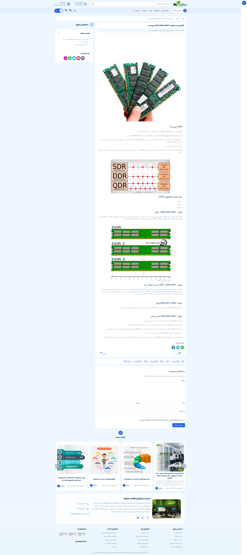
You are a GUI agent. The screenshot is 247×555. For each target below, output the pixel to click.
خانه (183, 19)
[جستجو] (93, 4)
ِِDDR (183, 361)
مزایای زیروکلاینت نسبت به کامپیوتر (137, 479)
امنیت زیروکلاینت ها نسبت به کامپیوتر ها (169, 479)
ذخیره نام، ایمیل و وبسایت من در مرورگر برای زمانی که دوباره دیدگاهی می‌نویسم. (161, 420)
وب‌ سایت (182, 411)
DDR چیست (175, 361)
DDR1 (167, 361)
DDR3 (145, 361)
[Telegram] (137, 517)
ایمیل (138, 403)
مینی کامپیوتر (107, 503)
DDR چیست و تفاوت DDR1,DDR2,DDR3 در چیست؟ (75, 40)
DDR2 (162, 361)
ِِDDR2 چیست (154, 361)
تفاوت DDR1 (127, 361)
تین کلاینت (115, 503)
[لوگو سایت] (180, 4)
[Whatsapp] (142, 517)
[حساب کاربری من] (75, 11)
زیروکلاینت (123, 503)
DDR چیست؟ (84, 42)
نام (183, 403)
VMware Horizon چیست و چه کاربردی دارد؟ (71, 475)
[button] (182, 347)
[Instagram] (147, 517)
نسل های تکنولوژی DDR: (81, 45)
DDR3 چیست (137, 361)
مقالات (177, 19)
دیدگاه (182, 380)
